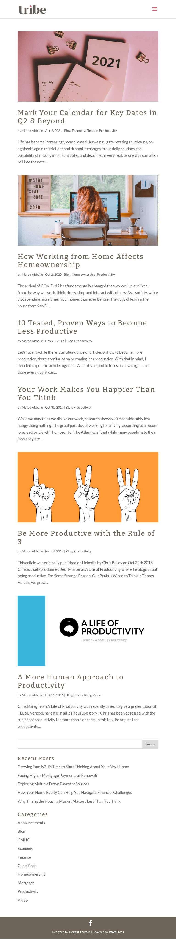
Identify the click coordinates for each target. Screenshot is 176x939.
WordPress (116, 932)
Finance (92, 130)
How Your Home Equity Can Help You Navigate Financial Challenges (75, 792)
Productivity (108, 130)
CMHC (24, 840)
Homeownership (84, 274)
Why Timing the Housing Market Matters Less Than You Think (69, 801)
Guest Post (27, 865)
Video (97, 695)
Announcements (31, 822)
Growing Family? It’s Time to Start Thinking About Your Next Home (73, 766)
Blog (67, 130)
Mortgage (26, 882)
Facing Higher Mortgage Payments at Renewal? (57, 775)
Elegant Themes (79, 932)
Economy (78, 130)
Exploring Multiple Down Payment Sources (53, 784)
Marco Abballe (32, 130)
